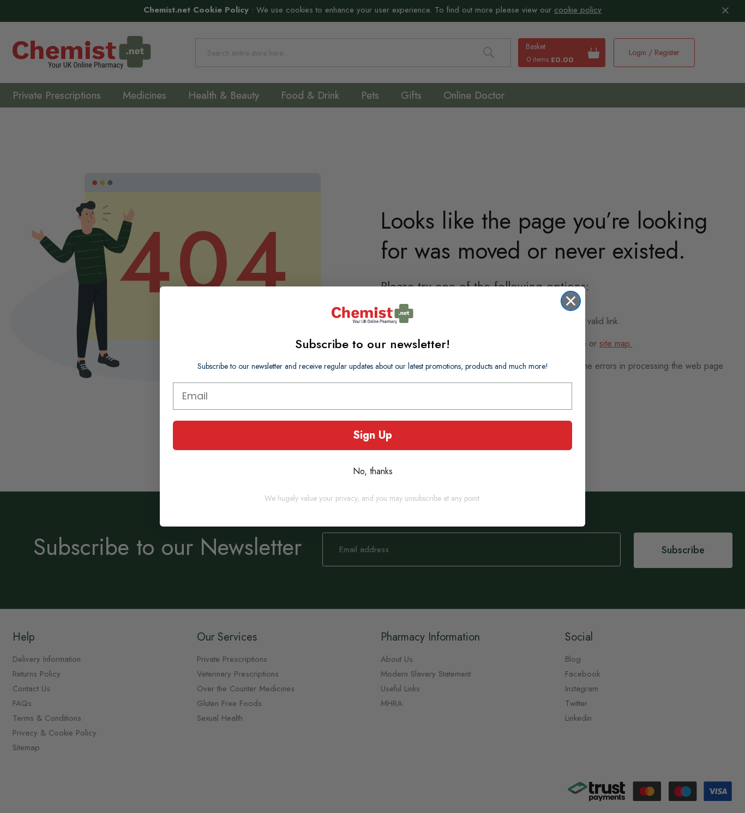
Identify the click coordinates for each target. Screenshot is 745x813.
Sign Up (372, 435)
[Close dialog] (571, 301)
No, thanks (373, 471)
